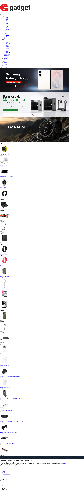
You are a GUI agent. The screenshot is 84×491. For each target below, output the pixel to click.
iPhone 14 (7, 23)
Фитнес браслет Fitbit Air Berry (3, 265)
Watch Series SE (7, 29)
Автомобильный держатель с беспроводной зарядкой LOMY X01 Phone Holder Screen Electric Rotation (11, 421)
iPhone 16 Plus (7, 44)
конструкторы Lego (27, 466)
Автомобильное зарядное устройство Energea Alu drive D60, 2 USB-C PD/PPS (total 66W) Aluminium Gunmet (12, 398)
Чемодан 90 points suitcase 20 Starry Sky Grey (5, 276)
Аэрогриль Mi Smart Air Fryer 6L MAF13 (4, 365)
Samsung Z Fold (7, 35)
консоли (5, 59)
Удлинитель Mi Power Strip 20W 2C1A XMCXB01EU (6, 410)
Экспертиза (4, 472)
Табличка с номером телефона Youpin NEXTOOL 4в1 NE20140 (7, 443)
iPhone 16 (7, 22)
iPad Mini (7, 26)
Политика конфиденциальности (6, 474)
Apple (3, 16)
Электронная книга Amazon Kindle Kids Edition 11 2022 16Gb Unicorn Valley (8, 298)
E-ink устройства (5, 62)
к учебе (2, 484)
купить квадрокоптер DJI (11, 464)
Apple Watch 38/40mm (8, 52)
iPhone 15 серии (7, 46)
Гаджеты (5, 30)
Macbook (5, 53)
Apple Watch (5, 27)
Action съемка (4, 60)
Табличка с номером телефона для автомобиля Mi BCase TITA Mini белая (8, 454)
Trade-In (2, 485)
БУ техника (5, 64)
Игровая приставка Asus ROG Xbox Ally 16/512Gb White (6, 176)
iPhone (5, 40)
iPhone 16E (7, 45)
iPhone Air (7, 18)
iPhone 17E (7, 19)
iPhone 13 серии (7, 47)
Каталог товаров (3, 15)
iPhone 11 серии (7, 48)
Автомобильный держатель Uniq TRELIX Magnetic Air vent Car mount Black (8, 432)
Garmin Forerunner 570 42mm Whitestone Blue (5, 187)
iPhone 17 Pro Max (8, 17)
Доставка (3, 1)
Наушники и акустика (6, 55)
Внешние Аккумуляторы (7, 54)
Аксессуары (5, 34)
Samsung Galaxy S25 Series (7, 33)
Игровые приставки (5, 58)
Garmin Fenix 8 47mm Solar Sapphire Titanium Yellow (6, 154)
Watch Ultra (7, 28)
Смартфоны (4, 38)
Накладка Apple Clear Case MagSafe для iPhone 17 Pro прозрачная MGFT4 (8, 354)
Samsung (4, 31)
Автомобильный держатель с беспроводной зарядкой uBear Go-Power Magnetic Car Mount (10, 376)
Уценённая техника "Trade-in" (6, 63)
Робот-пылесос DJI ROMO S (3, 165)
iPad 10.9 (6, 49)
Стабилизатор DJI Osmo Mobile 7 (4, 287)
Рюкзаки (4, 56)
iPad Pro (6, 24)
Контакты (4, 473)
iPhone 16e (7, 21)
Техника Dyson (4, 61)
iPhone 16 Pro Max (8, 20)
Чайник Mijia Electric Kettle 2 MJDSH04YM (5, 387)
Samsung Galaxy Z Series (7, 32)
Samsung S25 (7, 36)
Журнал (2, 65)
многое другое (65, 463)
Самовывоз (4, 471)
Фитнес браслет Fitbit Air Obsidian (4, 254)
